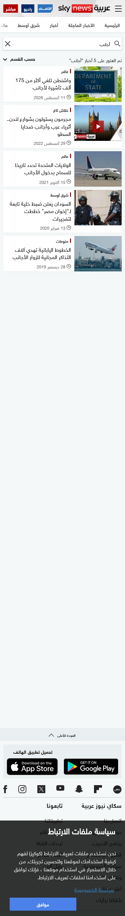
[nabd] (117, 789)
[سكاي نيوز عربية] (84, 8)
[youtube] (60, 789)
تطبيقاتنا (54, 820)
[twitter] (41, 789)
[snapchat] (79, 789)
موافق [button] (43, 904)
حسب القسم (22, 58)
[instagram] (22, 789)
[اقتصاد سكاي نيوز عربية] (45, 8)
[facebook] (5, 789)
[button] (7, 43)
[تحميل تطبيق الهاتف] (62, 766)
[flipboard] (98, 789)
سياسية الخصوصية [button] (94, 889)
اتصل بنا (113, 820)
